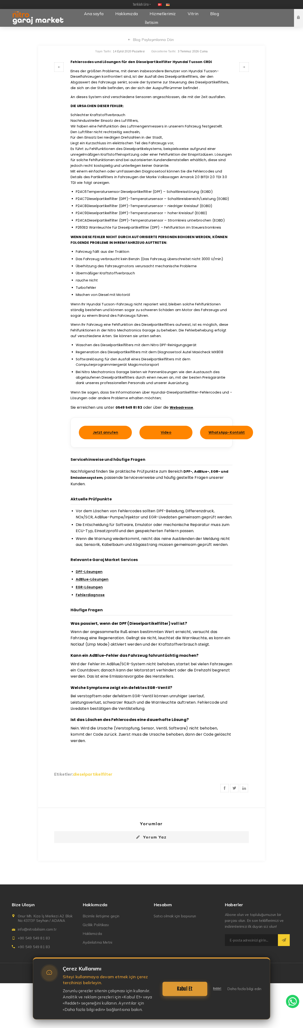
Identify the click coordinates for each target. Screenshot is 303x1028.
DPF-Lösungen (89, 571)
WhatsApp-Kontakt (227, 432)
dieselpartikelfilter (92, 774)
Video (166, 432)
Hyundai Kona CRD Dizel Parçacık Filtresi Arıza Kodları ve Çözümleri (59, 67)
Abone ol (284, 940)
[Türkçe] (160, 4)
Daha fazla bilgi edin (244, 989)
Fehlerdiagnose (90, 595)
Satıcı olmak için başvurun (175, 916)
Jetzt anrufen (105, 432)
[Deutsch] (168, 4)
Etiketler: (63, 774)
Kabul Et (184, 989)
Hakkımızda (92, 933)
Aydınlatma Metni (97, 942)
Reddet (217, 988)
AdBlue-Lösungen (92, 579)
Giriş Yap (302, 13)
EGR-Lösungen (89, 587)
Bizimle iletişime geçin (101, 916)
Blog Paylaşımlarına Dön (153, 39)
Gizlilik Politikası (96, 925)
